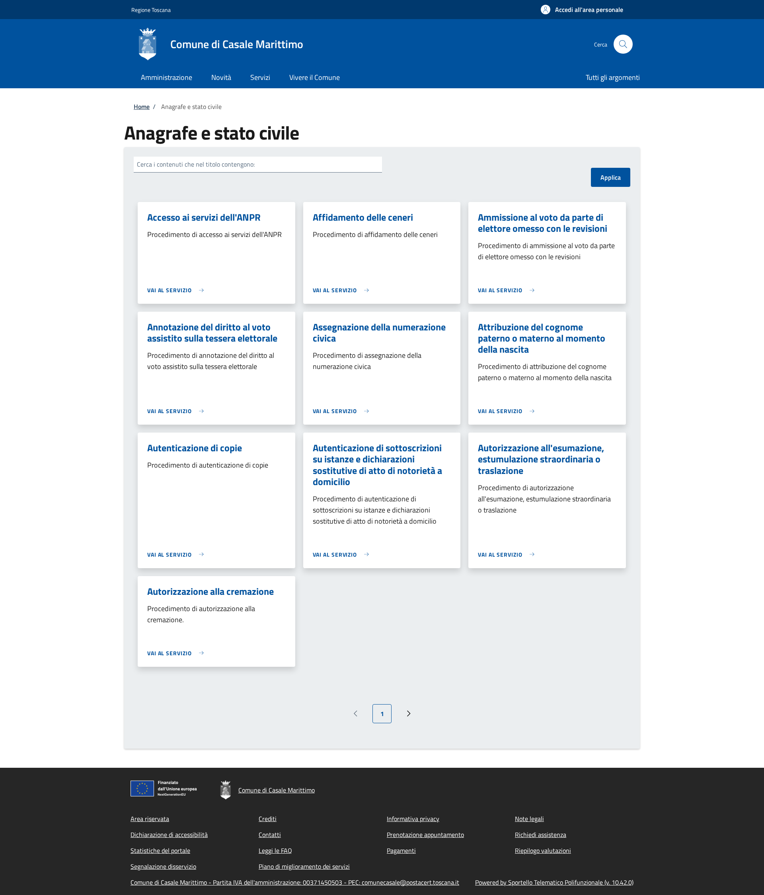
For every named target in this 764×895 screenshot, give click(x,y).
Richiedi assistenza (540, 834)
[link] (177, 290)
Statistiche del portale (160, 850)
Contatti (270, 834)
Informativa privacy (413, 818)
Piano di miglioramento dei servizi (304, 866)
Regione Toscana (151, 10)
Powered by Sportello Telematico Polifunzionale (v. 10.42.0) (554, 882)
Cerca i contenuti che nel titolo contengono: (196, 164)
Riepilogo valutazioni (543, 850)
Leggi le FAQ (275, 850)
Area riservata (150, 818)
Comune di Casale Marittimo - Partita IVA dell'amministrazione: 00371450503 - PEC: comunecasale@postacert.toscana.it (295, 882)
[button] (582, 9)
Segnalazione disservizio (163, 866)
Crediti (268, 818)
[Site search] (623, 44)
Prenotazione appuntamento (425, 834)
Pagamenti (401, 850)
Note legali (529, 818)
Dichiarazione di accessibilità (169, 834)
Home (142, 106)
